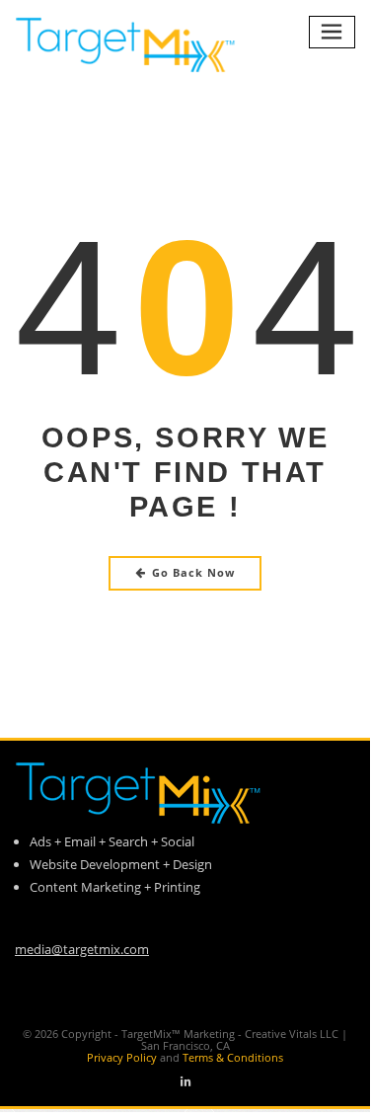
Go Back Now (193, 572)
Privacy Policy (135, 1057)
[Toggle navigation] (332, 32)
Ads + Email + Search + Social (112, 841)
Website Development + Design (121, 864)
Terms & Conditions (233, 1057)
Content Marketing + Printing (115, 887)
